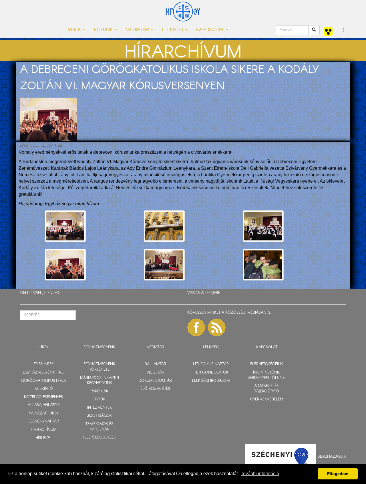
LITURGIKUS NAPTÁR (211, 364)
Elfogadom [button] (337, 473)
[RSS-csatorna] (217, 327)
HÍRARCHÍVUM (43, 429)
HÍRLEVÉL (43, 438)
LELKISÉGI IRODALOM (211, 381)
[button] (343, 30)
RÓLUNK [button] (104, 29)
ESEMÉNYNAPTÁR (44, 421)
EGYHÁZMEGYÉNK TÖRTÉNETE (99, 366)
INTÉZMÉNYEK (99, 407)
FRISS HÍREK (44, 364)
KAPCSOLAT (266, 347)
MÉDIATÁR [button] (138, 29)
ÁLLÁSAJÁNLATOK (44, 405)
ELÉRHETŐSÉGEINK (266, 364)
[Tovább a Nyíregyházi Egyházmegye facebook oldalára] (196, 327)
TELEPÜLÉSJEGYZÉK (99, 437)
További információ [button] (260, 473)
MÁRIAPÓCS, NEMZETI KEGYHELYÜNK (99, 380)
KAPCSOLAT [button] (210, 29)
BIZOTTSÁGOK (99, 415)
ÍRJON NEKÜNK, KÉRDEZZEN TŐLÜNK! (267, 375)
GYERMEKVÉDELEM (266, 399)
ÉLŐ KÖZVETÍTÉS (155, 389)
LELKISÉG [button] (173, 29)
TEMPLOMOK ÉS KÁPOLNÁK (99, 426)
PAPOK (99, 399)
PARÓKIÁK (99, 391)
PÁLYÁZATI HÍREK (44, 413)
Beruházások (331, 456)
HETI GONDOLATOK (211, 372)
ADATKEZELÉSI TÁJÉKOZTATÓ (266, 388)
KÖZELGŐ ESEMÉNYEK (43, 397)
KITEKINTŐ (44, 389)
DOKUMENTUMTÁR (155, 381)
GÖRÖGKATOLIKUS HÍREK (43, 381)
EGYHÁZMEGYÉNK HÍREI (43, 372)
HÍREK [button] (75, 29)
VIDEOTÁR (155, 372)
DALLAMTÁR (155, 364)
